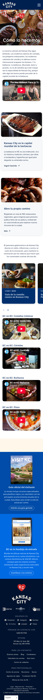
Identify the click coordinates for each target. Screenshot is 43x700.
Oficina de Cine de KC (20, 680)
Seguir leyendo (10, 166)
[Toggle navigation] (39, 5)
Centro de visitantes (21, 662)
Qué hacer (31, 658)
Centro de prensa (12, 672)
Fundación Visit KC (29, 676)
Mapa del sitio (19, 687)
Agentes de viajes (13, 676)
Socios (34, 672)
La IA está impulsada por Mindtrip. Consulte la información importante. (21, 690)
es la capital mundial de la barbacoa (18, 144)
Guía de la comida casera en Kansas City (17, 296)
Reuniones (25, 672)
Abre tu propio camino (17, 209)
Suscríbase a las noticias (21, 573)
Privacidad (29, 687)
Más (7, 231)
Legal (12, 687)
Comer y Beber (10, 291)
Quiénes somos (12, 654)
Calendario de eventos (16, 658)
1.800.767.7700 (21, 633)
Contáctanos (31, 654)
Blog (22, 654)
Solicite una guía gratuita (21, 508)
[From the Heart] (22, 587)
